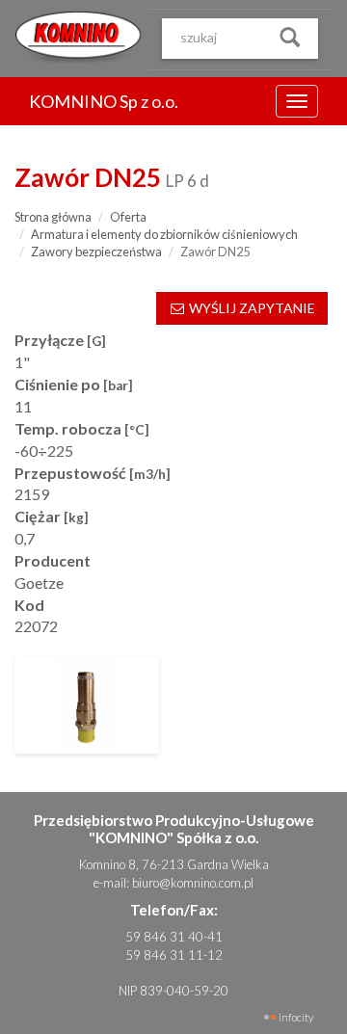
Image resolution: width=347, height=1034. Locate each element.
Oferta (128, 217)
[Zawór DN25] (86, 705)
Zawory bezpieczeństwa (96, 251)
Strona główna (53, 217)
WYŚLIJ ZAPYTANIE (250, 308)
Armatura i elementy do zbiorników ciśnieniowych (164, 234)
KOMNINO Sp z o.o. (103, 101)
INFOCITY (296, 1017)
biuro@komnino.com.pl (193, 882)
